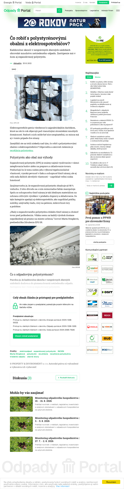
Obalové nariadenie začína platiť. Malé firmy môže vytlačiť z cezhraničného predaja (102, 139)
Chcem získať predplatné (26, 336)
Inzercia (78, 2)
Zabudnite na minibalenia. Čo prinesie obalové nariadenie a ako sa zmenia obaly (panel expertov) (101, 156)
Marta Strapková (17, 354)
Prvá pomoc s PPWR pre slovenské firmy (98, 219)
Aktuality (17, 63)
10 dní (89, 77)
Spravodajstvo (81, 10)
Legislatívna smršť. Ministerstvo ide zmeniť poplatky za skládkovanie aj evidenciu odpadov (100, 103)
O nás (85, 2)
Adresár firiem (107, 10)
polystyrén (32, 354)
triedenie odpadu (17, 357)
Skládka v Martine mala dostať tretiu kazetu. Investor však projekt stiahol (101, 94)
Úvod (17, 10)
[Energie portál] (13, 2)
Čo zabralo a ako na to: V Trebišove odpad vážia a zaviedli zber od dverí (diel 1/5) (101, 165)
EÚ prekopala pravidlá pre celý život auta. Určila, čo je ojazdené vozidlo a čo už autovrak (102, 130)
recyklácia (43, 354)
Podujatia (69, 10)
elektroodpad (26, 351)
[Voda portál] (33, 2)
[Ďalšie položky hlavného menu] (118, 10)
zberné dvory (33, 357)
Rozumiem (111, 481)
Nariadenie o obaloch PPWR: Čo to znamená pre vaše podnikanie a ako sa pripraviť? (101, 122)
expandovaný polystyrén (45, 351)
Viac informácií (63, 486)
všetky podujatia (99, 242)
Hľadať (59, 10)
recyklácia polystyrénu (21, 150)
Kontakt (92, 2)
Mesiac (98, 77)
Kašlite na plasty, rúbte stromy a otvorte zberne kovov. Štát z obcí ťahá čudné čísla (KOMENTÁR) (101, 85)
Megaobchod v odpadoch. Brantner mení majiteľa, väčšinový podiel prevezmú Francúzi (100, 113)
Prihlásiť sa (115, 2)
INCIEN (61, 351)
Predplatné (103, 2)
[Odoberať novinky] (111, 185)
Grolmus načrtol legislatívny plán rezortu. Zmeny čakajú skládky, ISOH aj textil (100, 147)
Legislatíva (94, 10)
